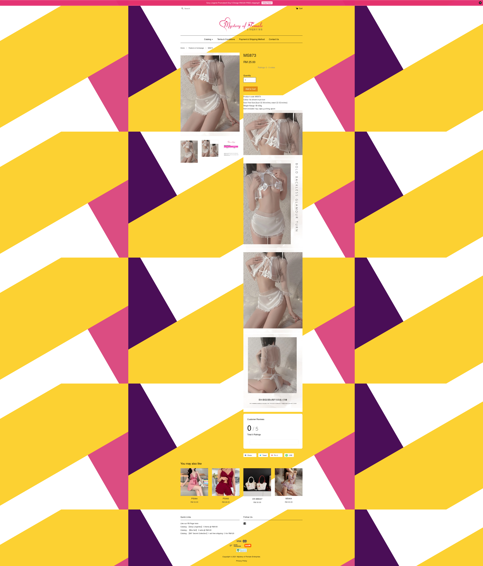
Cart (301, 8)
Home (182, 48)
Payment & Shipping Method (252, 39)
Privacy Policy (241, 560)
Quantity (247, 75)
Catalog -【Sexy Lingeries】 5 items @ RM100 (199, 526)
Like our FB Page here (189, 523)
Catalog (208, 39)
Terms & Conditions (226, 39)
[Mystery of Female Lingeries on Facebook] (244, 524)
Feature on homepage (196, 48)
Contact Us (274, 39)
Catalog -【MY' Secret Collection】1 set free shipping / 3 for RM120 (207, 533)
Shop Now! (267, 3)
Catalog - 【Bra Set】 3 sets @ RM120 (195, 530)
